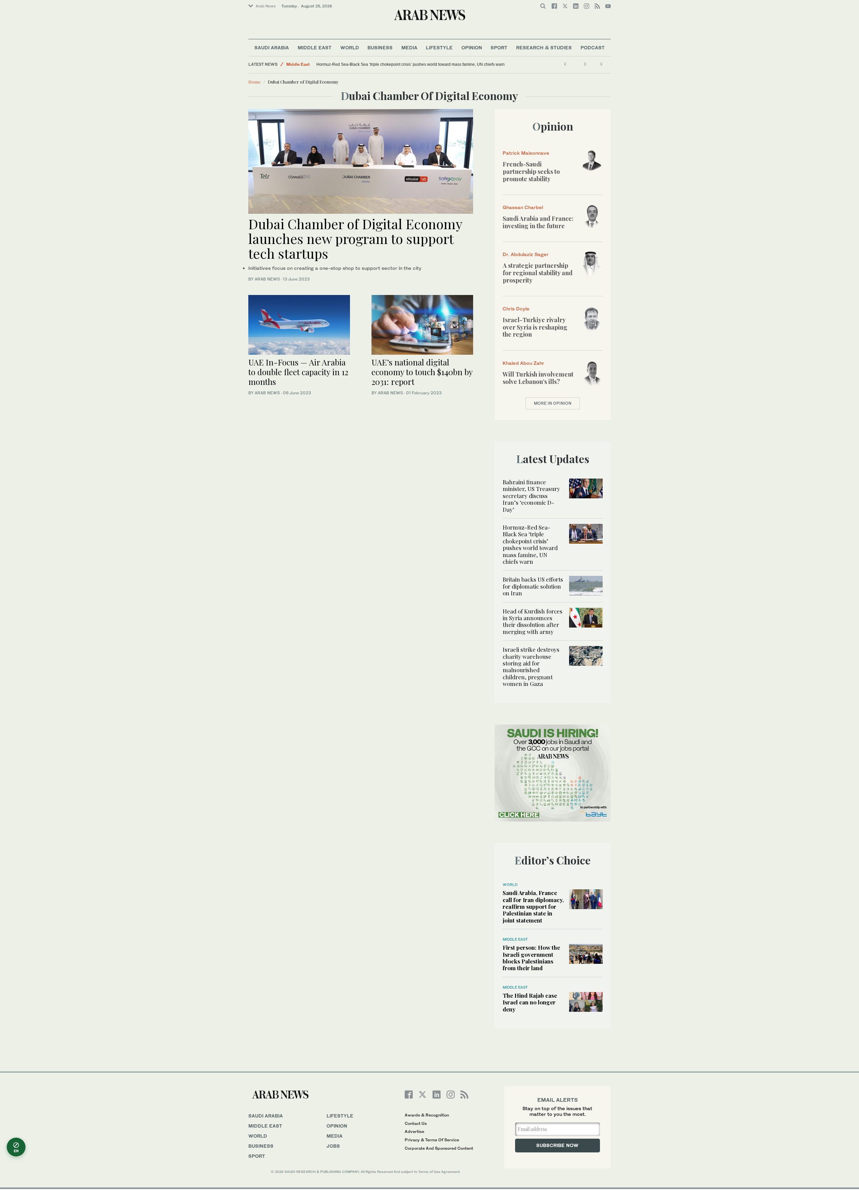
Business (380, 47)
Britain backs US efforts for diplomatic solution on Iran (533, 586)
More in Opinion (552, 403)
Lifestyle (439, 47)
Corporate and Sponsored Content (439, 1148)
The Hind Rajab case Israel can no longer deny (530, 1002)
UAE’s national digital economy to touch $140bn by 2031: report (421, 372)
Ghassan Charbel (523, 207)
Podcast (592, 47)
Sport (499, 47)
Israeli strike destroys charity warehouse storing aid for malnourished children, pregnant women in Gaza (531, 666)
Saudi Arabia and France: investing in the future (538, 222)
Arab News (265, 6)
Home (254, 82)
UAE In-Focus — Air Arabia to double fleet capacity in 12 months (298, 372)
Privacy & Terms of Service (432, 1139)
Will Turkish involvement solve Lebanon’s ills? (538, 378)
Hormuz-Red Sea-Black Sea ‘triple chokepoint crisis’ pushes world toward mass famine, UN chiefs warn (410, 64)
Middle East (315, 47)
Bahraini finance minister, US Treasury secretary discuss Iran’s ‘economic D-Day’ (531, 495)
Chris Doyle (516, 308)
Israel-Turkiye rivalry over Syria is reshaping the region (535, 327)
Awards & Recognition (427, 1115)
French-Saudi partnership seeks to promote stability (531, 171)
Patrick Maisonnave (526, 153)
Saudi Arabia (271, 47)
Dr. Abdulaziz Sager (526, 254)
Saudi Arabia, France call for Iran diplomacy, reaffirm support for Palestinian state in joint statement (533, 906)
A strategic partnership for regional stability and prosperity (537, 272)
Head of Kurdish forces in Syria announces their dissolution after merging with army (532, 621)
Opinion (471, 47)
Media (409, 47)
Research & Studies (544, 47)
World (349, 47)
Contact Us (416, 1123)
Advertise (414, 1131)
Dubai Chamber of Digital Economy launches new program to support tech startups (355, 238)
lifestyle (339, 1116)
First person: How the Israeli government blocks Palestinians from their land (531, 958)
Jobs (333, 1146)
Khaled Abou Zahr (523, 363)
